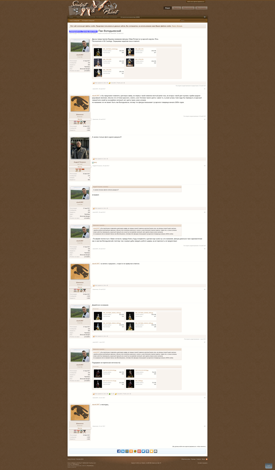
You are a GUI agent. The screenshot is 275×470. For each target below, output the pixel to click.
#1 (204, 88)
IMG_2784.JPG (107, 69)
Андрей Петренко (80, 162)
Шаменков (79, 114)
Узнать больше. (177, 26)
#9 (204, 426)
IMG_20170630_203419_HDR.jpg (144, 323)
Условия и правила (202, 463)
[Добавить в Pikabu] (135, 451)
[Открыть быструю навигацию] (205, 17)
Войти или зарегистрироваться (195, 1)
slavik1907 (113, 33)
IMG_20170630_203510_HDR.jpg (112, 323)
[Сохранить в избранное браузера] (151, 451)
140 (89, 62)
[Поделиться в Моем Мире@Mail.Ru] (127, 451)
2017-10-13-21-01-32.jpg (109, 380)
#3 (204, 165)
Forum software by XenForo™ (82, 463)
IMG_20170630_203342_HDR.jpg (112, 312)
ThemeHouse (90, 465)
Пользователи (188, 8)
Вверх (203, 459)
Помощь (193, 459)
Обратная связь (185, 459)
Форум (167, 8)
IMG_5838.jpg (139, 380)
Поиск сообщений (74, 20)
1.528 (88, 128)
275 (89, 175)
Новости (177, 8)
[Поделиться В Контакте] (147, 451)
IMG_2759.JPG (139, 59)
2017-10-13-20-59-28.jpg (109, 370)
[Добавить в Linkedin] (123, 451)
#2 (204, 119)
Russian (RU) (79, 459)
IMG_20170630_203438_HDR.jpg (144, 312)
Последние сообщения (88, 20)
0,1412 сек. (138, 463)
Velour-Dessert (71, 459)
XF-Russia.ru (76, 464)
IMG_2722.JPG (107, 59)
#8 (204, 397)
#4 (204, 212)
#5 (204, 248)
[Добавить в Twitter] (143, 451)
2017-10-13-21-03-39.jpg (141, 370)
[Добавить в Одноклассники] (131, 451)
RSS (206, 459)
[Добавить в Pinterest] (139, 451)
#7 (204, 342)
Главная (198, 459)
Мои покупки (201, 8)
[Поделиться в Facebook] (119, 451)
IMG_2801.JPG (139, 49)
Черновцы (87, 66)
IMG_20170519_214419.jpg (110, 49)
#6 (204, 289)
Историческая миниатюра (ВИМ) (87, 33)
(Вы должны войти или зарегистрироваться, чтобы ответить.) (189, 446)
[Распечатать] (155, 451)
